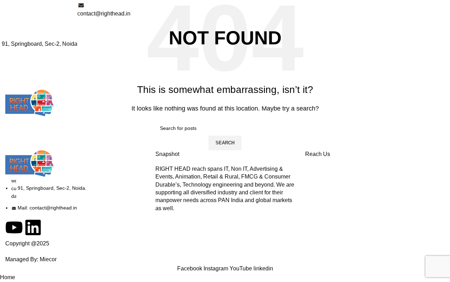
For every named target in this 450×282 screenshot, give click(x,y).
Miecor (48, 259)
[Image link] (29, 163)
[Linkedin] (33, 227)
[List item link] (75, 194)
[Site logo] (29, 103)
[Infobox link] (225, 59)
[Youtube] (14, 227)
